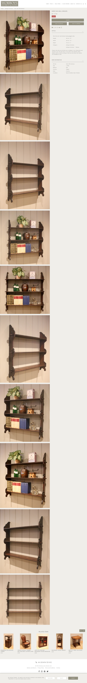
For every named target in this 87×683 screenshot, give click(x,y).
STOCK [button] (51, 3)
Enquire (68, 20)
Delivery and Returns (31, 667)
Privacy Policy (41, 667)
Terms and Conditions (50, 667)
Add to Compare (76, 23)
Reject (61, 678)
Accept (73, 678)
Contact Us (79, 3)
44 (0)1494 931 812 (45, 662)
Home (2, 8)
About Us (72, 3)
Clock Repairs (65, 3)
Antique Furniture (9, 8)
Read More (50, 678)
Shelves (77, 47)
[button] (85, 4)
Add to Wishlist (59, 23)
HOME (47, 3)
